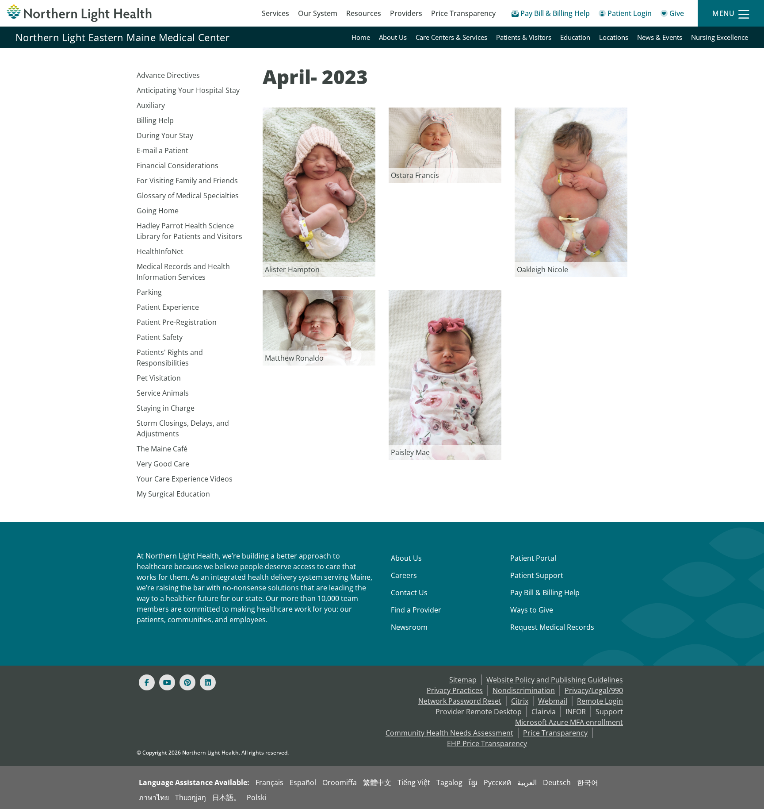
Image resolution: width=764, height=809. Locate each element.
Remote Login (600, 701)
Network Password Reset (459, 701)
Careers (404, 575)
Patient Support (536, 575)
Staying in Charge (166, 408)
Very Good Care (163, 464)
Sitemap (463, 680)
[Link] (319, 191)
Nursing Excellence (719, 37)
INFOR (575, 712)
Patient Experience (168, 307)
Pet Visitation (159, 378)
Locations (613, 37)
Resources (363, 13)
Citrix (519, 701)
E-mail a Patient (162, 150)
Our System (317, 13)
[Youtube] (167, 682)
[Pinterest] (187, 682)
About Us (393, 37)
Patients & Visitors (523, 37)
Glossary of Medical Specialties (188, 195)
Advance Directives (168, 75)
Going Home (158, 211)
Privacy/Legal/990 (594, 690)
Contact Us (409, 592)
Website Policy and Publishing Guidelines (554, 680)
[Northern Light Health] (95, 13)
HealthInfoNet (160, 251)
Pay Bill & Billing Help (545, 592)
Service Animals (163, 393)
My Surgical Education (173, 494)
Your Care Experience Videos (185, 479)
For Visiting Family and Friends (187, 180)
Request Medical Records (552, 627)
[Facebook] (147, 682)
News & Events (659, 37)
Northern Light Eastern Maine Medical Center (122, 37)
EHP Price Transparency (487, 743)
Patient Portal (533, 558)
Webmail (552, 701)
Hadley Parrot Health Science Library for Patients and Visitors (189, 231)
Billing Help (155, 120)
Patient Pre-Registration (177, 322)
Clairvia (543, 712)
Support (609, 712)
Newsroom (409, 627)
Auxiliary (151, 105)
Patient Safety (160, 337)
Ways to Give (531, 610)
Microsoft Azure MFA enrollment (569, 722)
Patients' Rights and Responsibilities (170, 357)
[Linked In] (208, 682)
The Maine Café (162, 449)
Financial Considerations (177, 165)
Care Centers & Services (451, 37)
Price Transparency (463, 13)
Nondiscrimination (524, 690)
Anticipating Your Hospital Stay (188, 90)
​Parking (149, 292)
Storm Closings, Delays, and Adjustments (183, 428)
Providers (406, 13)
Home (360, 37)
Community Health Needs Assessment (449, 733)
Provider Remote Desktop (478, 712)
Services (275, 13)
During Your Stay (165, 135)
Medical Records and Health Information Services (183, 272)
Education (575, 37)
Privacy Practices (455, 690)
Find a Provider (416, 610)
